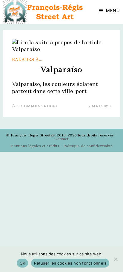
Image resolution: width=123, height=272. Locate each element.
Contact (61, 138)
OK (22, 263)
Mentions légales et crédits (34, 146)
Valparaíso (61, 69)
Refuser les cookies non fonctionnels (70, 263)
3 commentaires (37, 106)
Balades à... (27, 59)
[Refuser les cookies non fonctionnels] (116, 259)
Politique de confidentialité (88, 146)
